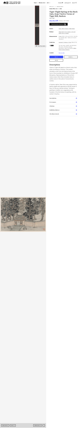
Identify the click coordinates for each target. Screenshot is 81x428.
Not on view (61, 52)
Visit (35, 3)
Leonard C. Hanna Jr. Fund (65, 42)
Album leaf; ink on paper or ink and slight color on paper (67, 32)
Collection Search (60, 6)
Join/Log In (66, 2)
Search (73, 2)
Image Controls (4, 425)
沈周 (53, 21)
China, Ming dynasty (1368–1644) (67, 28)
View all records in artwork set (57, 24)
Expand (12, 425)
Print (55, 60)
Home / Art (51, 6)
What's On (42, 3)
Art (48, 3)
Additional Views (37, 425)
